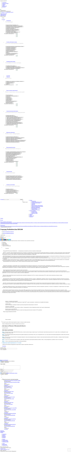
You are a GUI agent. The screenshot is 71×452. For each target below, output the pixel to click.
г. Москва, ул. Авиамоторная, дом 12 (7, 12)
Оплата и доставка (33, 210)
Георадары (18, 226)
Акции (1, 199)
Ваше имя (2, 348)
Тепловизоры (33, 201)
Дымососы (33, 204)
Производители (4, 445)
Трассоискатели (3, 226)
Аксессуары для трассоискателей (11, 226)
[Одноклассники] (2, 239)
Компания (2, 430)
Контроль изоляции (48, 226)
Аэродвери (33, 203)
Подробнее (6, 385)
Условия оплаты (34, 211)
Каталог (3, 19)
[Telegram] (10, 239)
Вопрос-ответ (32, 215)
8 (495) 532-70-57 (3, 14)
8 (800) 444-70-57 (3, 15)
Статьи (3, 443)
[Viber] (6, 239)
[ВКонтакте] (1, 239)
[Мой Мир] (3, 239)
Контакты (31, 216)
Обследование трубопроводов (40, 226)
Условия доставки (34, 212)
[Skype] (9, 239)
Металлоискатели (54, 226)
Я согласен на (9, 373)
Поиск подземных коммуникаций (37, 205)
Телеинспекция (22, 226)
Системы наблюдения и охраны (10, 222)
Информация (2, 431)
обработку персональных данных (11, 373)
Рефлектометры (27, 226)
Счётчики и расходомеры (35, 209)
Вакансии (4, 435)
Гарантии (31, 214)
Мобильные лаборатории (35, 207)
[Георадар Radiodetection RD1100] (8, 231)
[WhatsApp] (7, 239)
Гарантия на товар (34, 213)
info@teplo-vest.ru (4, 13)
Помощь (1, 432)
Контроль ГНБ (32, 226)
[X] (5, 239)
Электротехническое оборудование (37, 206)
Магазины (4, 436)
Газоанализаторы (34, 208)
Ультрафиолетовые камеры (35, 202)
